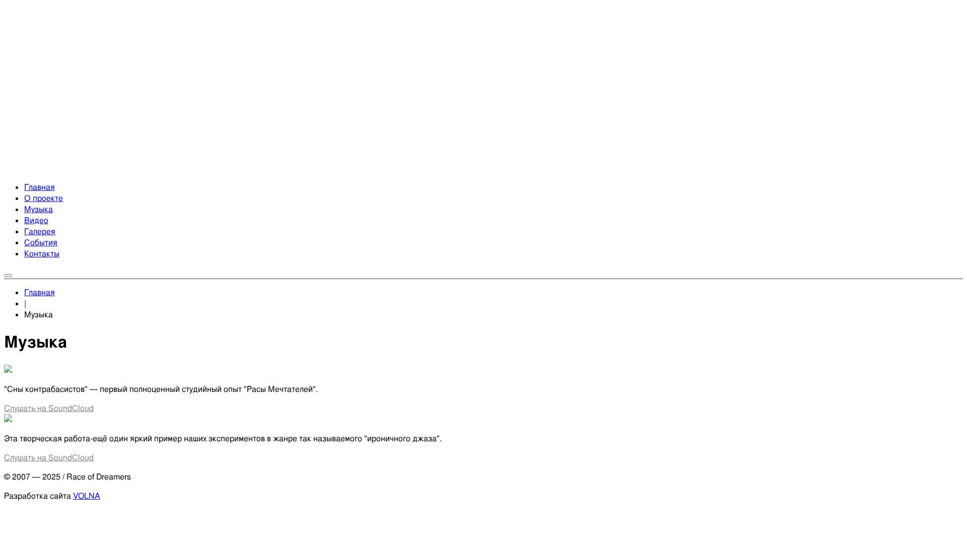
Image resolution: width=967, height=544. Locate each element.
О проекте (43, 198)
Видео (36, 220)
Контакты (41, 253)
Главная (39, 187)
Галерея (39, 231)
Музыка (38, 209)
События (40, 242)
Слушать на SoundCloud (49, 408)
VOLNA (86, 496)
